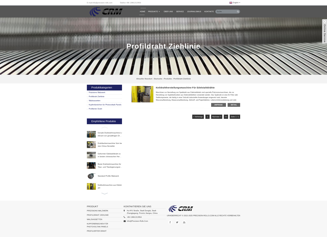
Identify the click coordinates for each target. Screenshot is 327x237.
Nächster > (216, 117)
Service (180, 11)
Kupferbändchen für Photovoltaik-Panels (105, 105)
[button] (104, 127)
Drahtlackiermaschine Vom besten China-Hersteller (110, 144)
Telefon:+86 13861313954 (130, 3)
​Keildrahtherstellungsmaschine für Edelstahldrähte (185, 87)
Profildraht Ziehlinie (182, 79)
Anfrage (218, 105)
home (142, 11)
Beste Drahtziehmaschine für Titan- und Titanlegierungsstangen (109, 165)
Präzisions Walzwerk (97, 92)
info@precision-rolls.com (137, 221)
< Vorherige (198, 117)
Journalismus (194, 11)
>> (226, 117)
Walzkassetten (94, 101)
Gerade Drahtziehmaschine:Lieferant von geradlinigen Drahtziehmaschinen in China (110, 134)
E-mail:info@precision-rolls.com (99, 3)
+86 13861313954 (134, 217)
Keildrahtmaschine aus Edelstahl (110, 186)
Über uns (168, 11)
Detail (234, 105)
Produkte (153, 11)
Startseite (158, 79)
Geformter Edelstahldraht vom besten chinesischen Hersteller (109, 155)
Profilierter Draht (95, 109)
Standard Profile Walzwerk (108, 176)
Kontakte (209, 11)
